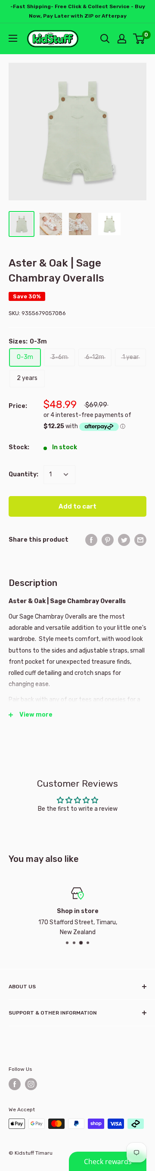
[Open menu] (13, 38)
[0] (139, 39)
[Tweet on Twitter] (124, 540)
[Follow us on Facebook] (15, 1084)
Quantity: (23, 474)
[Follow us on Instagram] (31, 1084)
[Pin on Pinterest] (108, 540)
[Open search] (105, 38)
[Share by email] (140, 540)
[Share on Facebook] (91, 540)
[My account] (122, 38)
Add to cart (77, 506)
